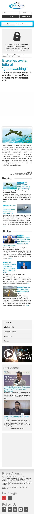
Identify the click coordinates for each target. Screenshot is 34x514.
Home (3, 55)
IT (9, 498)
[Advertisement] (17, 107)
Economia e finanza (10, 331)
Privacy (26, 487)
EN (4, 498)
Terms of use (5, 488)
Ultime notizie (10, 56)
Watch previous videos (17, 428)
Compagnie (10, 55)
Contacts (21, 487)
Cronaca (18, 56)
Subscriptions (15, 487)
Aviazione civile (18, 55)
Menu (8, 24)
